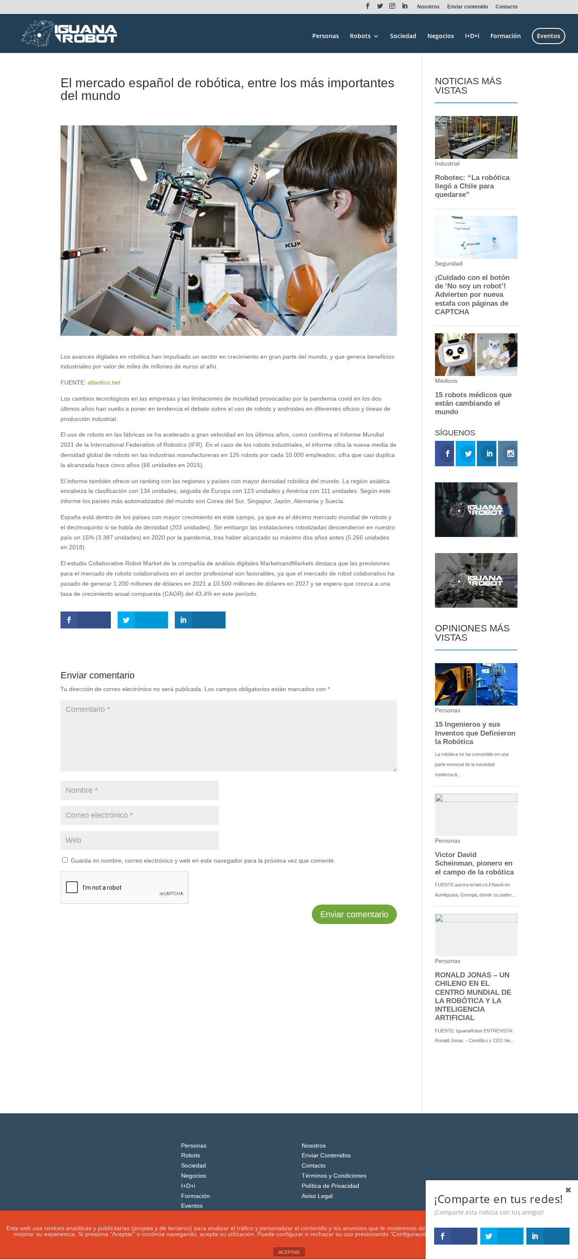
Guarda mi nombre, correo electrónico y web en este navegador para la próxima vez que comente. (203, 860)
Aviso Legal (317, 1196)
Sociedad (403, 36)
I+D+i (472, 36)
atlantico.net (104, 382)
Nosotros (428, 7)
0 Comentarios (165, 111)
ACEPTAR (289, 1252)
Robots (360, 36)
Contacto (506, 7)
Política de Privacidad (330, 1185)
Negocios (440, 36)
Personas (325, 36)
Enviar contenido (467, 7)
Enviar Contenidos (326, 1155)
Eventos (548, 36)
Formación (505, 36)
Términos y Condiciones (334, 1175)
